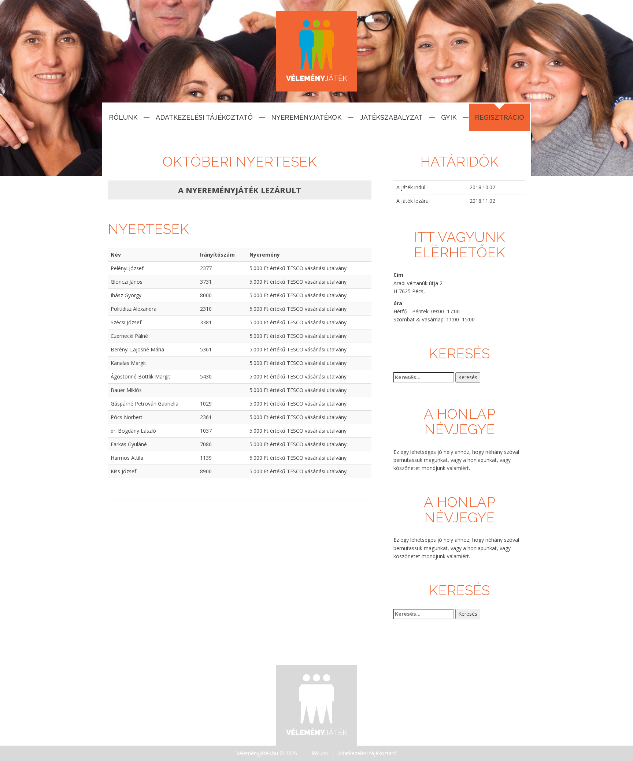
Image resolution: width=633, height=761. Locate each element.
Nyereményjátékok (306, 117)
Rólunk (123, 117)
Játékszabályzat (391, 117)
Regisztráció (499, 117)
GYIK (448, 117)
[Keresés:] (423, 377)
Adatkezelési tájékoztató (204, 117)
